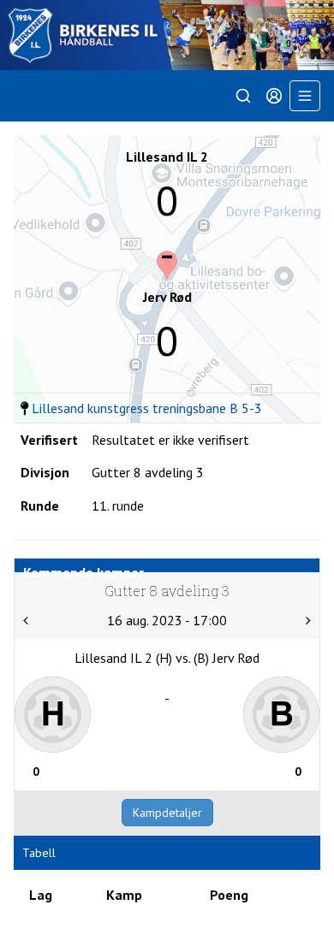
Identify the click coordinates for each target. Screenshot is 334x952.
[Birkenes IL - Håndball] (167, 35)
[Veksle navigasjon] (304, 95)
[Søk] (243, 95)
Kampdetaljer (167, 812)
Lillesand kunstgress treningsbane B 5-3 (147, 408)
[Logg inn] (274, 95)
